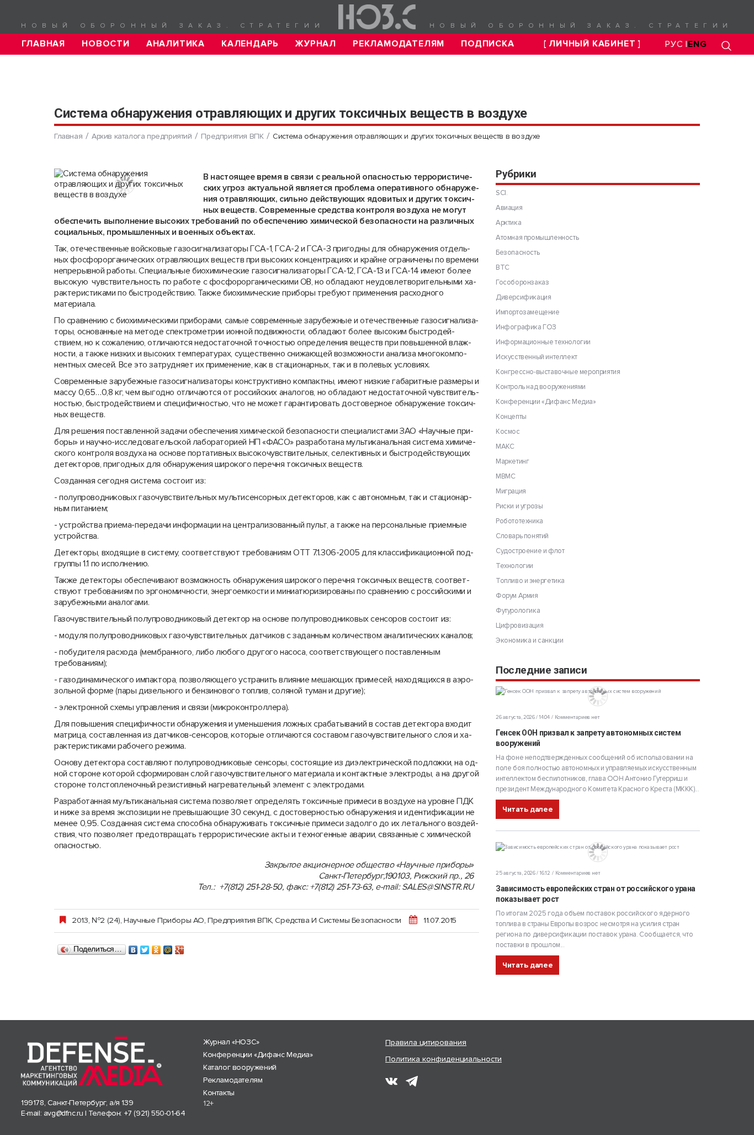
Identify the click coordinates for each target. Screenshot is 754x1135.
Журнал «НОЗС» (231, 1042)
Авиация (509, 207)
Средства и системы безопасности (338, 920)
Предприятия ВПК (232, 136)
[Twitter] (145, 947)
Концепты (511, 416)
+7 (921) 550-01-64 (154, 1113)
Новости (106, 44)
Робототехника (519, 521)
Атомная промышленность (537, 237)
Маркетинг (512, 461)
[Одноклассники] (156, 947)
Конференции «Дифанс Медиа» (546, 401)
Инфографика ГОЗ (526, 327)
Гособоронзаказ (522, 282)
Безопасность (517, 252)
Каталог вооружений (240, 1067)
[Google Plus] (179, 947)
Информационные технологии (543, 342)
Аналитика (175, 44)
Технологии (514, 565)
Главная (44, 44)
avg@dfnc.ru (63, 1113)
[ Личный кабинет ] (592, 44)
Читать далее (527, 809)
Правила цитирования (425, 1042)
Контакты (219, 1092)
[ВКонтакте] (133, 947)
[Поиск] (726, 45)
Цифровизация (519, 625)
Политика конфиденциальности (443, 1059)
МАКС (505, 446)
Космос (508, 431)
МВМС (505, 476)
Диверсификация (523, 297)
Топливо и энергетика (530, 580)
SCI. (501, 192)
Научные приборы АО (164, 920)
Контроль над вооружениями (541, 386)
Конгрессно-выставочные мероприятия (558, 371)
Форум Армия (517, 595)
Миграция (511, 491)
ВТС (502, 267)
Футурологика (518, 610)
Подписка (487, 44)
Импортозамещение (528, 312)
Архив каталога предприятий (142, 136)
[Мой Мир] (168, 947)
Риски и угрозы (519, 506)
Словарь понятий (522, 536)
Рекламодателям (398, 44)
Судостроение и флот (530, 551)
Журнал (315, 44)
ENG (697, 44)
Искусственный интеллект (536, 357)
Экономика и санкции (529, 640)
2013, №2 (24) (96, 920)
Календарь (250, 44)
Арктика (508, 222)
